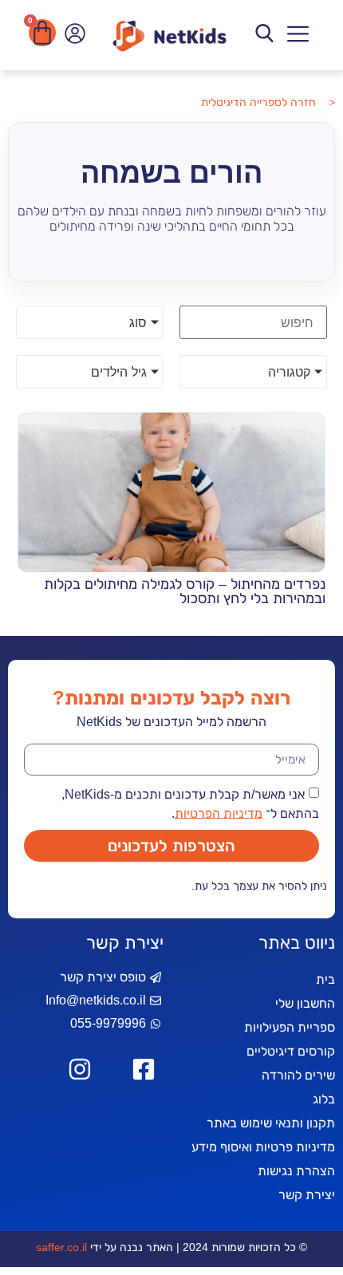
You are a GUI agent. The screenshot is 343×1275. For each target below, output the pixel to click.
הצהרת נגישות (296, 1171)
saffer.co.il (61, 1247)
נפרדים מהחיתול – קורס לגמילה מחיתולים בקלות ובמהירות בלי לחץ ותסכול (184, 591)
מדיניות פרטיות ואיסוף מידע (263, 1147)
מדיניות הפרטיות (218, 812)
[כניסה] (73, 37)
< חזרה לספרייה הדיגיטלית (268, 102)
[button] (298, 35)
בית (325, 979)
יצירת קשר (306, 1195)
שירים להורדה (298, 1075)
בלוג (324, 1099)
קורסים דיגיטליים (290, 1051)
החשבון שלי (305, 1003)
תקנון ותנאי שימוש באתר (271, 1123)
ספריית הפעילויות (289, 1027)
